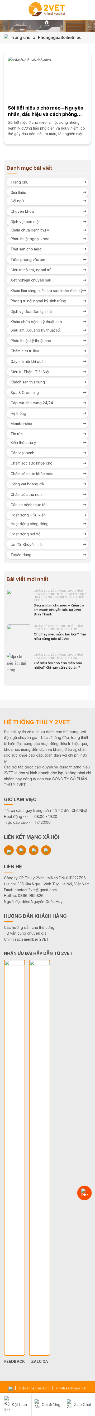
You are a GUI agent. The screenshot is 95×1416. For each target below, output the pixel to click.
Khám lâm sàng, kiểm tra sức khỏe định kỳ (47, 290)
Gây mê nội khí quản (28, 361)
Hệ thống (18, 413)
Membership (21, 423)
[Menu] (7, 9)
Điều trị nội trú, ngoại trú (31, 270)
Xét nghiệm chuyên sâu (31, 280)
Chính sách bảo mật (71, 1388)
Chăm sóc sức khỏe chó (32, 463)
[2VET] (48, 10)
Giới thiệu (18, 192)
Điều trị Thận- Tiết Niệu (30, 371)
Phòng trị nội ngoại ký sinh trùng (38, 301)
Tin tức (17, 434)
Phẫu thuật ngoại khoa (30, 238)
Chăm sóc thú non (26, 494)
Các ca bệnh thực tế (28, 504)
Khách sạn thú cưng (28, 382)
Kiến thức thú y (23, 442)
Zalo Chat (82, 1404)
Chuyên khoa (22, 211)
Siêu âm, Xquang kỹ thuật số (35, 330)
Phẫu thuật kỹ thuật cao (31, 340)
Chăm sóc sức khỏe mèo (32, 473)
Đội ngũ (17, 201)
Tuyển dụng (21, 554)
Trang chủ (21, 37)
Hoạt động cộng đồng (30, 523)
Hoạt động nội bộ (25, 534)
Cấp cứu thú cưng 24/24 (32, 403)
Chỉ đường (51, 1404)
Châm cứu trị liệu (25, 351)
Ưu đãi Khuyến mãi (26, 544)
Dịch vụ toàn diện (26, 221)
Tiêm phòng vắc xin (28, 259)
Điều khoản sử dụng (34, 1388)
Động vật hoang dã (27, 484)
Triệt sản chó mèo (26, 249)
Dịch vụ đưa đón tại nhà (31, 311)
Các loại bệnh (22, 453)
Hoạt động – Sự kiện (28, 515)
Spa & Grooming (25, 392)
